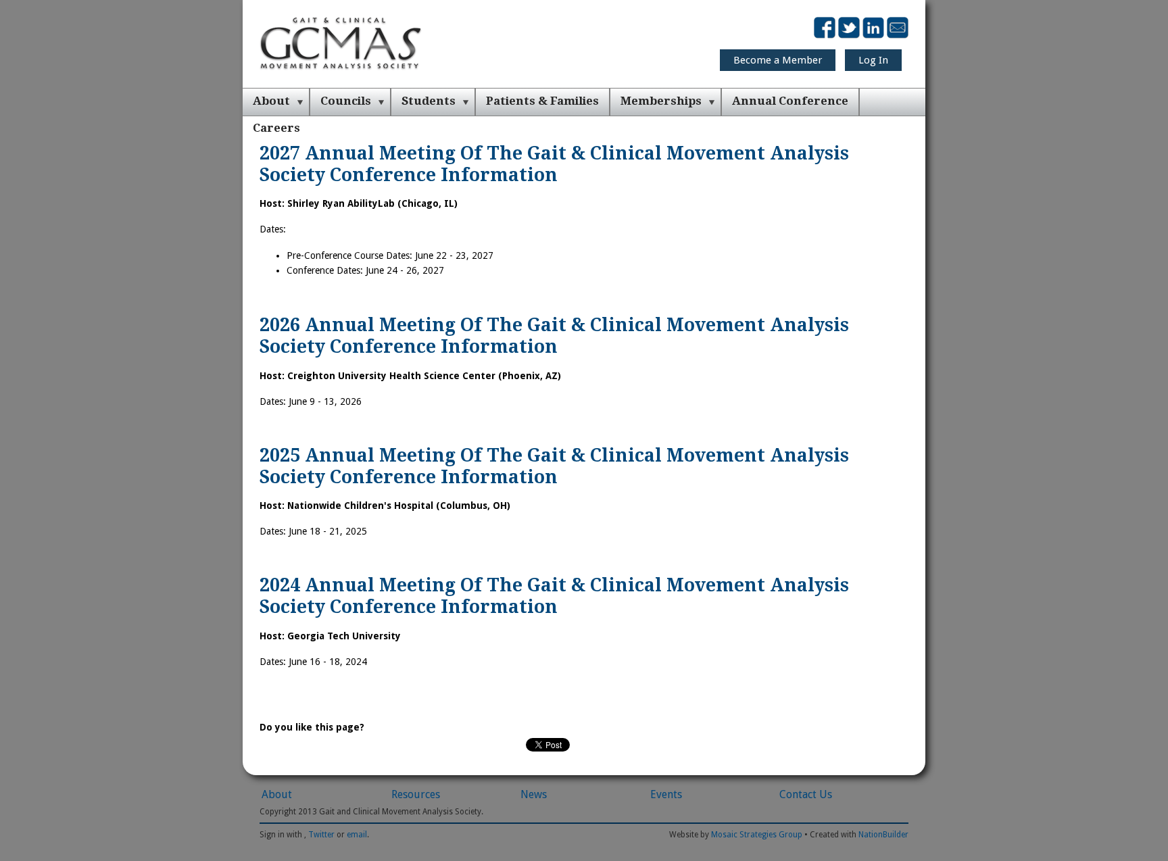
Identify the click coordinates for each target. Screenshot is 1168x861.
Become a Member (777, 60)
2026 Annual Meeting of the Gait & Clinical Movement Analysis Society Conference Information (554, 335)
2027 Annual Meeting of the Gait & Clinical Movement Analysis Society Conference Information (554, 164)
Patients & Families (542, 100)
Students (429, 100)
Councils (345, 100)
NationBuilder (883, 834)
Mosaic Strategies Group (756, 834)
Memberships (661, 100)
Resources (415, 794)
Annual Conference (790, 100)
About (271, 100)
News (533, 794)
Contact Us (805, 794)
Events (666, 794)
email (357, 834)
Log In (873, 60)
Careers (276, 127)
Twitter (321, 834)
